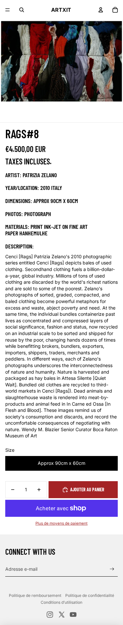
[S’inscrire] (112, 569)
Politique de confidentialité (89, 595)
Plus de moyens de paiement (61, 523)
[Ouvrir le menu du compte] (100, 10)
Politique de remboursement (35, 595)
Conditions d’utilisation (61, 602)
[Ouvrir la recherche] (21, 10)
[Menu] (7, 9)
